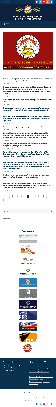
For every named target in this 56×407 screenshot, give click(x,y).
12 (28, 197)
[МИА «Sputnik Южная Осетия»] (28, 337)
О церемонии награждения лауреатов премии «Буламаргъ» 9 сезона (25, 127)
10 (21, 196)
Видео (25, 392)
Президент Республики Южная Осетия (40, 366)
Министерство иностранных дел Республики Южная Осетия (28, 17)
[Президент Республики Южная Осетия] (28, 238)
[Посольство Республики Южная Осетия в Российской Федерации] (28, 282)
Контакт (30, 392)
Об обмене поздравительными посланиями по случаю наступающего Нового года (27, 100)
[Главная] (28, 9)
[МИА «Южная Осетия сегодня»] (28, 326)
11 (25, 196)
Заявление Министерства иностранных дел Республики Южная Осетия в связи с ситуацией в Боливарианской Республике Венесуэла (28, 80)
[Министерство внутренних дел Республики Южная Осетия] (28, 271)
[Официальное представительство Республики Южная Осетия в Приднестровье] (28, 293)
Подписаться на (3, 200)
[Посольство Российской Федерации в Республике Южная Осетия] (28, 304)
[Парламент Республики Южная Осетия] (28, 260)
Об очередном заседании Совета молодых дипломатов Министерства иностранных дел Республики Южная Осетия (25, 144)
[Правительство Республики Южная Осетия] (28, 249)
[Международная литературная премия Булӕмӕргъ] (28, 348)
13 (32, 196)
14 (35, 196)
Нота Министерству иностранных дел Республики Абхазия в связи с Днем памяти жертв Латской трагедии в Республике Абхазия (26, 176)
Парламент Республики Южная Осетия (40, 369)
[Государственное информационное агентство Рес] (28, 315)
